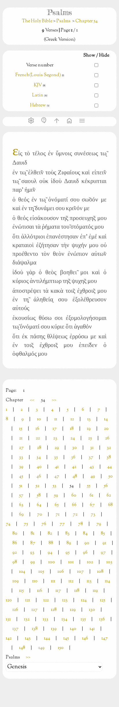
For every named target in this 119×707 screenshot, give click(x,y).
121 (27, 600)
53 (54, 486)
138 (35, 629)
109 (15, 581)
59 (56, 495)
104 (22, 571)
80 (14, 533)
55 (88, 486)
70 (39, 514)
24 (72, 438)
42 (74, 467)
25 (90, 438)
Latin (37, 95)
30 (74, 448)
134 (64, 619)
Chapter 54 (86, 21)
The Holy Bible (37, 21)
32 (109, 448)
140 (73, 629)
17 (55, 429)
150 (61, 648)
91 (104, 543)
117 (58, 590)
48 (74, 476)
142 (9, 638)
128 (54, 610)
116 (39, 590)
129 (73, 610)
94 (50, 552)
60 (73, 495)
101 (71, 562)
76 (43, 524)
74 (8, 524)
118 (76, 590)
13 (89, 419)
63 (21, 505)
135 (83, 619)
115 (21, 590)
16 (37, 429)
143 (28, 638)
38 (109, 457)
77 (62, 524)
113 (89, 581)
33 (21, 457)
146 (85, 638)
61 (91, 495)
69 (21, 514)
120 (9, 600)
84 (85, 533)
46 (38, 476)
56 (106, 486)
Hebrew (38, 105)
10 (39, 419)
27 (21, 448)
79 (98, 524)
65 (57, 505)
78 (80, 524)
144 (47, 638)
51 (20, 486)
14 (106, 419)
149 (41, 648)
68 (110, 505)
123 (65, 600)
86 (14, 543)
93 (32, 552)
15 (20, 429)
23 (55, 438)
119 (95, 590)
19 (89, 429)
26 (107, 438)
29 (57, 448)
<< (32, 400)
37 (91, 457)
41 (57, 467)
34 (38, 457)
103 (109, 562)
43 (92, 467)
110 (35, 581)
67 (92, 505)
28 (39, 448)
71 (57, 514)
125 (102, 600)
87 (32, 543)
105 (41, 571)
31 (92, 448)
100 (51, 562)
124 (84, 600)
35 (56, 457)
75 (26, 524)
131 (8, 619)
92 (14, 552)
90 (86, 543)
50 (110, 476)
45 (21, 476)
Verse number (39, 65)
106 (60, 571)
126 (15, 610)
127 (34, 610)
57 (21, 495)
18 (72, 429)
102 (90, 562)
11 (55, 419)
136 (102, 619)
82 (50, 533)
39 (21, 467)
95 (68, 552)
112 (70, 581)
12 (72, 419)
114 (107, 581)
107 (80, 571)
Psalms (63, 21)
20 (106, 429)
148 (22, 648)
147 (104, 638)
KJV (38, 85)
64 (39, 505)
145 (66, 638)
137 (15, 629)
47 (56, 476)
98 (14, 562)
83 (67, 533)
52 (37, 486)
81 (32, 533)
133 (45, 619)
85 (103, 533)
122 (46, 600)
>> (54, 400)
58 (39, 495)
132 (26, 619)
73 (93, 514)
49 (92, 476)
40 (39, 467)
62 (109, 495)
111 (53, 581)
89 (68, 543)
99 (32, 562)
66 (74, 505)
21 (21, 438)
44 (109, 467)
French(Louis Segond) (38, 75)
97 (103, 552)
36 (73, 457)
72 (75, 514)
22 (38, 438)
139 (54, 629)
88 (51, 543)
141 (92, 629)
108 (100, 571)
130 (92, 610)
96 (85, 552)
